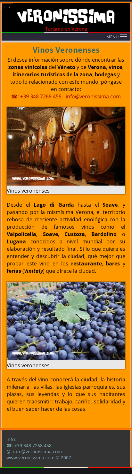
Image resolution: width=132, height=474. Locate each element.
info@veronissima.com (93, 96)
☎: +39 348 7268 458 (36, 96)
